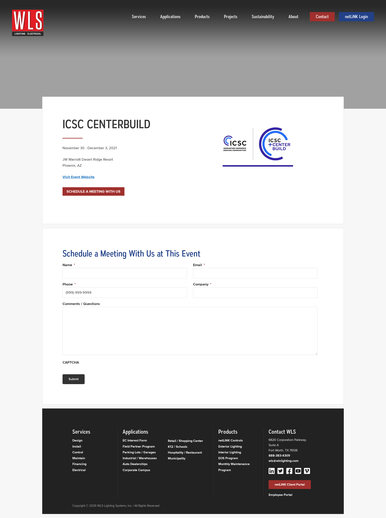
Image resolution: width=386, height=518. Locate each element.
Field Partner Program (139, 446)
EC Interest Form (135, 440)
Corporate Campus (136, 470)
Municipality (176, 458)
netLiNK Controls (230, 440)
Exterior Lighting (230, 446)
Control (77, 452)
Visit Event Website (78, 177)
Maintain (78, 458)
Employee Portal (280, 494)
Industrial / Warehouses (140, 458)
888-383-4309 (279, 455)
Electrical (79, 470)
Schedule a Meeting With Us (93, 191)
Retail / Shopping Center (185, 440)
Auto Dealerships (135, 464)
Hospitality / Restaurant (185, 452)
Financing (79, 464)
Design (77, 440)
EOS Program (228, 458)
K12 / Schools (177, 446)
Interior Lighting (229, 452)
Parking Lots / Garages (139, 452)
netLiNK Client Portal (290, 484)
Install (76, 446)
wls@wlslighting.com (284, 460)
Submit (74, 379)
